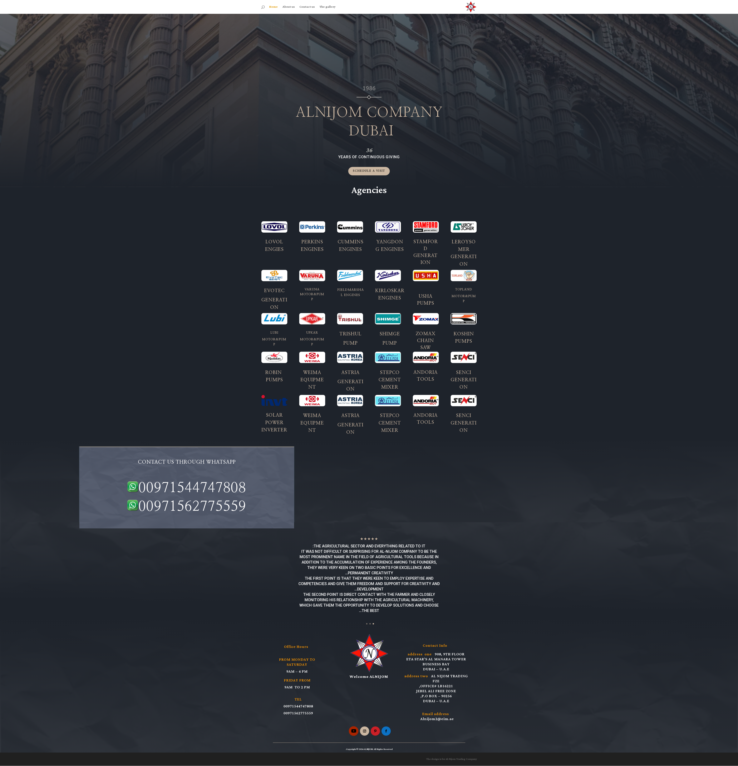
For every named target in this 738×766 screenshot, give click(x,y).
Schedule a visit (369, 171)
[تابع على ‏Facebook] (386, 731)
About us (288, 8)
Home (273, 8)
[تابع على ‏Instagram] (364, 731)
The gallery (327, 8)
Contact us (307, 8)
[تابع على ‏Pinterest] (375, 731)
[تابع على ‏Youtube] (353, 731)
